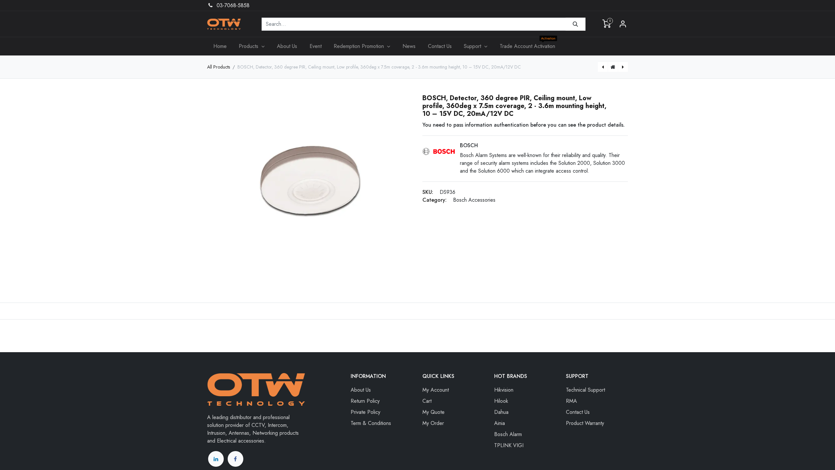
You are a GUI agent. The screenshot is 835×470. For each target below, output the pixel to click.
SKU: (427, 192)
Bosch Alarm (508, 434)
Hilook (501, 401)
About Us (361, 390)
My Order (433, 423)
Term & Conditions (371, 423)
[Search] (575, 24)
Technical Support (585, 390)
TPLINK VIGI (509, 445)
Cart (427, 401)
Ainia (499, 423)
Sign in (623, 24)
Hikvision (503, 390)
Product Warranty (585, 423)
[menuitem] (220, 46)
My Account (435, 390)
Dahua (501, 412)
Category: (434, 200)
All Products (218, 67)
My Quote (433, 412)
